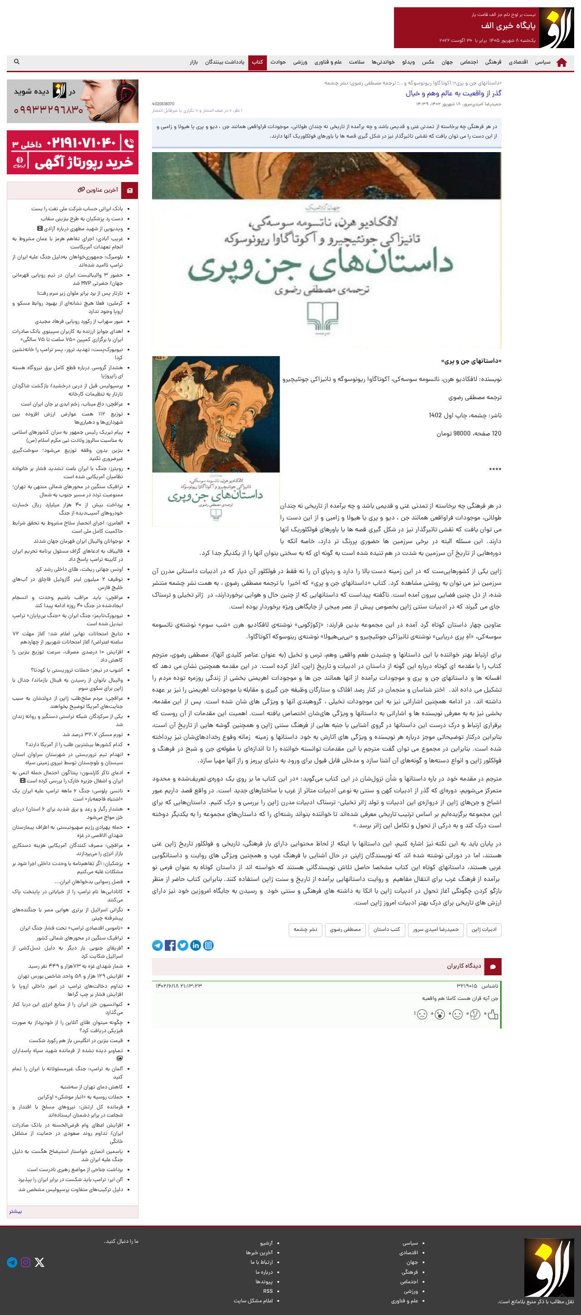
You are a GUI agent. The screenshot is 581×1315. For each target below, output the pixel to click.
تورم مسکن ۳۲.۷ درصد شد (93, 735)
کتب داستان (387, 930)
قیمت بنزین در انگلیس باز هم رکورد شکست (76, 1041)
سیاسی (543, 63)
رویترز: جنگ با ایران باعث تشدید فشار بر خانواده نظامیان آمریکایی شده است (67, 473)
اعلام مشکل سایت (253, 1301)
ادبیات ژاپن (484, 930)
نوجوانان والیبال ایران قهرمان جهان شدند (78, 542)
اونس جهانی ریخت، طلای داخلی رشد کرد (79, 570)
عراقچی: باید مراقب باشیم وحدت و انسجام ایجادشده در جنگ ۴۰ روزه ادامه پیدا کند (67, 602)
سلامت (356, 63)
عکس (428, 63)
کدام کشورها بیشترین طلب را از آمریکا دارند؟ (74, 745)
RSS (268, 1292)
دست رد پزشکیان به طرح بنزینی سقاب (82, 219)
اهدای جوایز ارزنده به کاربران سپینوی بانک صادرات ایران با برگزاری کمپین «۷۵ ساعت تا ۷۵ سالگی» (67, 336)
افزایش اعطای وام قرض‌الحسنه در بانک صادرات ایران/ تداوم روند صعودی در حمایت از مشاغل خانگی (67, 1134)
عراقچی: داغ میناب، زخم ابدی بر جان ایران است (72, 404)
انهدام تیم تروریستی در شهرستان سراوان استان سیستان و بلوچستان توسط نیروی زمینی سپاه (67, 759)
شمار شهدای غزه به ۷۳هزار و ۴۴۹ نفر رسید (75, 967)
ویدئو (408, 63)
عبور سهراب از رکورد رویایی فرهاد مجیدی (79, 322)
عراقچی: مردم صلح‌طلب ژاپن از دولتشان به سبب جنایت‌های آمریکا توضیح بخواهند (67, 703)
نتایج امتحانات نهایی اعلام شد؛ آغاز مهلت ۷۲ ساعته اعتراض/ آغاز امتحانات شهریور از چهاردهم (67, 638)
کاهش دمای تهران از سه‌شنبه (91, 1087)
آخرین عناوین (101, 190)
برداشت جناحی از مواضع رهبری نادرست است (75, 1170)
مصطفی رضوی (345, 930)
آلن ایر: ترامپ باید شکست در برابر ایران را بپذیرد (70, 1180)
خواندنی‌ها (383, 63)
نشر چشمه (305, 930)
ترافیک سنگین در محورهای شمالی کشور (79, 938)
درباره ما (264, 1273)
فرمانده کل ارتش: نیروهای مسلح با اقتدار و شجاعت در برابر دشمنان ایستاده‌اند (67, 1111)
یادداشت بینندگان (225, 63)
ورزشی (300, 63)
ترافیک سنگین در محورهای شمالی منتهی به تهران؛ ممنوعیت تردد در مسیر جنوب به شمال (67, 491)
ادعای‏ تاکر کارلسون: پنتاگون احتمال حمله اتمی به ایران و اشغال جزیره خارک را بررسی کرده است (67, 777)
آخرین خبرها (259, 1253)
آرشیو (266, 1244)
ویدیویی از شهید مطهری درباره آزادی (83, 229)
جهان (447, 63)
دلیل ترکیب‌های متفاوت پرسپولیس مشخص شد (70, 1190)
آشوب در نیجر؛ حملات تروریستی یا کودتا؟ (77, 671)
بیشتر (15, 1212)
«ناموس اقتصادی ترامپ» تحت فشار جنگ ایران (71, 928)
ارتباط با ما (262, 1263)
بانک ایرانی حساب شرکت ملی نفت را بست (77, 209)
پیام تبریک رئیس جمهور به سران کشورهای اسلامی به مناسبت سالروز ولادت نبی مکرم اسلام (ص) (67, 437)
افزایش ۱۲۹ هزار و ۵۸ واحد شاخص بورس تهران (70, 977)
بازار (194, 63)
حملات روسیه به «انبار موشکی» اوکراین (80, 1097)
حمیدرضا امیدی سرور (436, 930)
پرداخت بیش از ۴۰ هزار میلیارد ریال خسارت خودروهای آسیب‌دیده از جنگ (67, 509)
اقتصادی (518, 63)
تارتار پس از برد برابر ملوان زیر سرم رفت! (80, 294)
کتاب (255, 62)
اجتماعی (469, 63)
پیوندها (264, 1282)
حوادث (278, 63)
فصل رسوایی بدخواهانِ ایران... (88, 882)
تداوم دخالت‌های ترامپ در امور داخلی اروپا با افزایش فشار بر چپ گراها (67, 991)
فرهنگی (493, 63)
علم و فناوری (328, 63)
